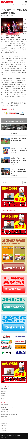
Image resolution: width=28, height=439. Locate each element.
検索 (25, 182)
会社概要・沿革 (4, 423)
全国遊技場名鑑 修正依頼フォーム (9, 414)
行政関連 (3, 395)
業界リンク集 (4, 416)
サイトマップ (4, 430)
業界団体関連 (4, 388)
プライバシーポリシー (6, 428)
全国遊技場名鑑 (4, 409)
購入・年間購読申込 (6, 405)
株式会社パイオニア (7, 109)
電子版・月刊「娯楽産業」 (7, 407)
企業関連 (11, 15)
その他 (2, 398)
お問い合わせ (4, 425)
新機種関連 (3, 391)
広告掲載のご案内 (5, 412)
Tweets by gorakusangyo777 (8, 210)
